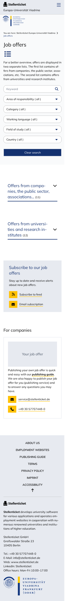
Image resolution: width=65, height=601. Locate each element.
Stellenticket (11, 516)
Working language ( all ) (21, 123)
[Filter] (57, 89)
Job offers (8, 35)
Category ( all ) (15, 113)
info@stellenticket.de (26, 562)
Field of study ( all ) (18, 133)
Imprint (31, 482)
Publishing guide (31, 461)
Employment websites (31, 454)
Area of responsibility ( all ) (23, 103)
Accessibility (31, 489)
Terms (31, 468)
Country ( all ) (14, 143)
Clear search (31, 156)
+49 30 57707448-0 (22, 558)
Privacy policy (31, 475)
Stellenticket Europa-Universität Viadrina (35, 33)
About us (31, 447)
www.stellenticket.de (24, 566)
